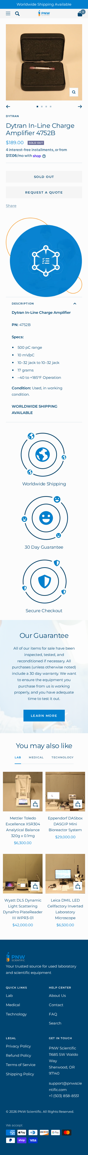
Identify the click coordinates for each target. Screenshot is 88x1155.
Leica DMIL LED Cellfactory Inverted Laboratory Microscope (65, 909)
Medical (36, 757)
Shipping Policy (20, 1074)
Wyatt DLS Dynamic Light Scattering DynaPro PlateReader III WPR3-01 (23, 909)
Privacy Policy (18, 1046)
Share (11, 205)
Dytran (12, 116)
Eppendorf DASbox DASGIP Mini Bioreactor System (65, 824)
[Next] (80, 106)
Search (55, 1023)
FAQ (53, 1014)
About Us (57, 995)
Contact (56, 1004)
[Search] (17, 14)
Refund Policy (18, 1055)
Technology (63, 757)
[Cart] (80, 14)
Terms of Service (20, 1064)
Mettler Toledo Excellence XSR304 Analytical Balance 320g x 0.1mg (23, 827)
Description (23, 303)
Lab (18, 757)
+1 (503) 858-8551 (64, 1095)
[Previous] (8, 106)
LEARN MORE (44, 716)
